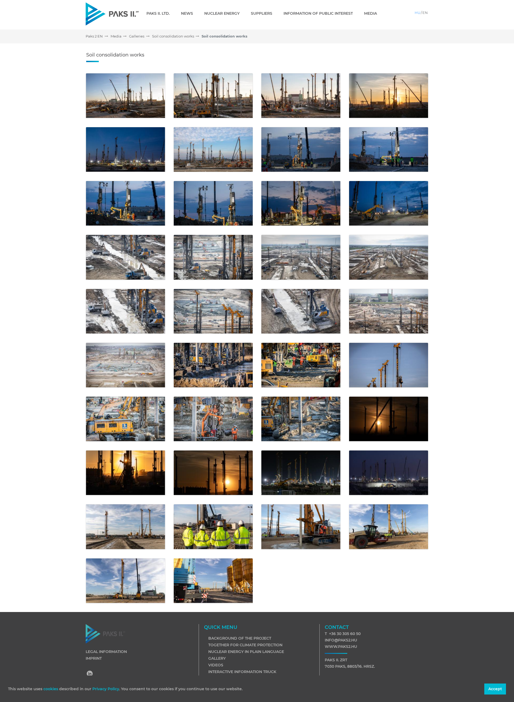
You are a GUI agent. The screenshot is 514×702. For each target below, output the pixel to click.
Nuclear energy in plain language (246, 651)
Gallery (217, 658)
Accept (495, 688)
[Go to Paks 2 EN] (112, 13)
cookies (51, 688)
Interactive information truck (242, 671)
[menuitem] (160, 13)
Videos (215, 665)
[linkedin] (90, 674)
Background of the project (239, 638)
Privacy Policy (105, 688)
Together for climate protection (245, 645)
